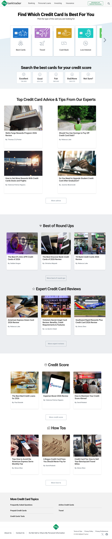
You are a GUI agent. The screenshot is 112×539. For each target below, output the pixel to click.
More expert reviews (56, 344)
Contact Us (20, 533)
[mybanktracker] (10, 3)
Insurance (70, 3)
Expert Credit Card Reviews (58, 289)
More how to (56, 483)
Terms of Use (78, 531)
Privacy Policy (88, 531)
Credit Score (58, 365)
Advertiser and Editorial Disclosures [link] (95, 3)
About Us (7, 533)
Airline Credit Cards (66, 505)
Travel (61, 511)
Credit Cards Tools (17, 516)
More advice (56, 201)
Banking (31, 3)
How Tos (58, 428)
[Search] (109, 3)
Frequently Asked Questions (21, 505)
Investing (58, 3)
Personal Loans (44, 3)
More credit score (56, 417)
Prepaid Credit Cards (18, 511)
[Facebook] (106, 534)
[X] (102, 534)
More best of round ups (56, 278)
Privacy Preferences (101, 531)
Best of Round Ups (58, 225)
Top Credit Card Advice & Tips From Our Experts (56, 99)
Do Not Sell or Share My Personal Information (47, 533)
